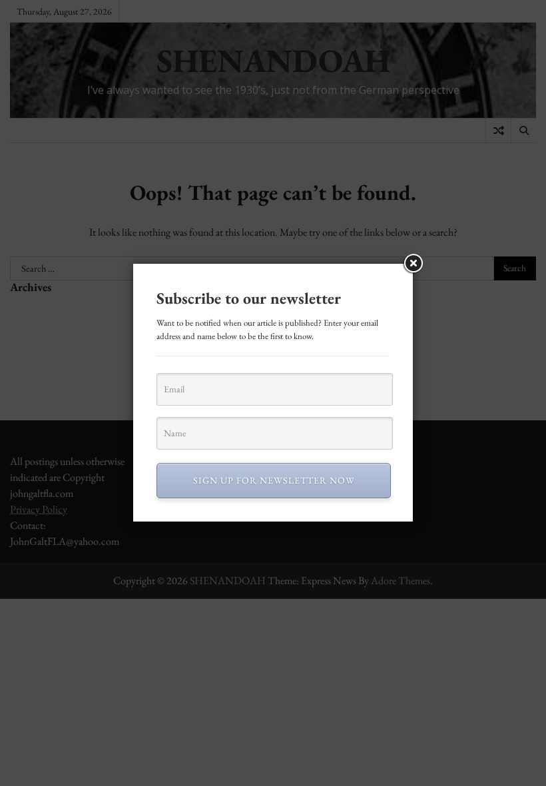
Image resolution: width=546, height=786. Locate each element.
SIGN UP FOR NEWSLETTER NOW (274, 480)
